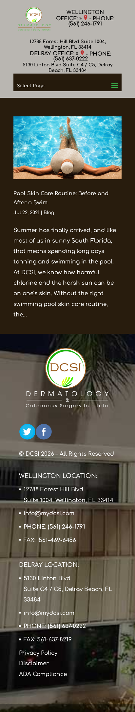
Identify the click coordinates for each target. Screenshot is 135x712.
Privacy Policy (38, 653)
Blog (49, 212)
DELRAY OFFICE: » (55, 54)
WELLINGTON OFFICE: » (80, 15)
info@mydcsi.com (49, 513)
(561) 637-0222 (70, 59)
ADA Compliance (43, 674)
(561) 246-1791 (85, 24)
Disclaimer (34, 663)
